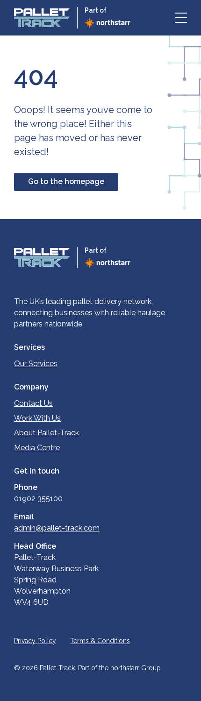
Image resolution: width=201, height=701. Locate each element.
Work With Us (37, 418)
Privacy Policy (35, 640)
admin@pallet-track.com (57, 528)
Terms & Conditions (100, 640)
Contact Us (33, 403)
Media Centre (37, 447)
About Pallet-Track (46, 432)
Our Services (35, 363)
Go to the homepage (66, 181)
